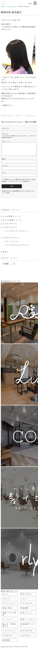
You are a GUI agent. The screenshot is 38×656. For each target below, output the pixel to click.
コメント (5, 141)
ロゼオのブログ (11, 6)
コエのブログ (8, 223)
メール (5, 166)
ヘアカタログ (26, 603)
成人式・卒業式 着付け (9, 625)
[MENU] (35, 3)
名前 (4, 159)
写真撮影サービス (27, 625)
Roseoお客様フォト (11, 220)
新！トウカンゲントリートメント (12, 122)
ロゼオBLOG (27, 631)
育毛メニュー (26, 613)
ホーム (5, 594)
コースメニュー (9, 603)
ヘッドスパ (7, 619)
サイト (4, 172)
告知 (4, 252)
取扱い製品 (7, 608)
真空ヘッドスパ (27, 619)
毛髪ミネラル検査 (30, 122)
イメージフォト (9, 631)
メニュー (25, 598)
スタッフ (6, 598)
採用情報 (6, 640)
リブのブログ (8, 227)
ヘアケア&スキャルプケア (15, 231)
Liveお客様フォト (10, 216)
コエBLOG (26, 635)
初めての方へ (26, 594)
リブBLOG (7, 635)
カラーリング (10, 241)
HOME (3, 6)
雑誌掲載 (25, 608)
